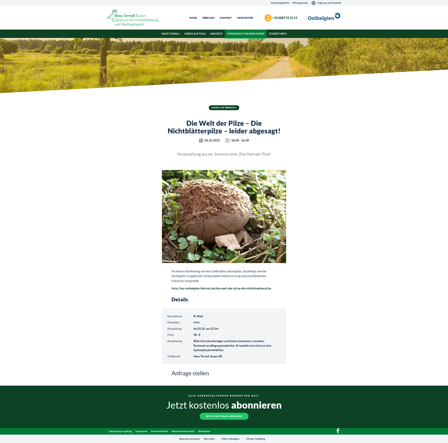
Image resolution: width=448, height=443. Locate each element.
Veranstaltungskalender (246, 33)
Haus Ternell (170, 33)
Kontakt (226, 17)
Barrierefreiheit (159, 431)
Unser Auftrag (195, 33)
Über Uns (208, 17)
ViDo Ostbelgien (230, 438)
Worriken (209, 438)
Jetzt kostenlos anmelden (224, 416)
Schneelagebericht (280, 3)
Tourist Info (278, 33)
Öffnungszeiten (300, 3)
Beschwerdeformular (183, 431)
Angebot (216, 33)
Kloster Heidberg (255, 438)
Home (193, 17)
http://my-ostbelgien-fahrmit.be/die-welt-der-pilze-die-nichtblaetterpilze (221, 288)
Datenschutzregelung (120, 431)
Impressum (141, 431)
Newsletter (245, 17)
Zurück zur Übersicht (224, 108)
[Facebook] (338, 432)
